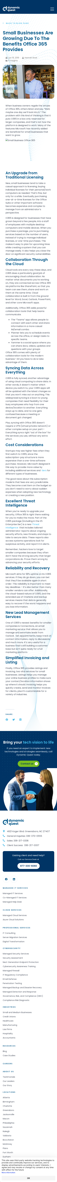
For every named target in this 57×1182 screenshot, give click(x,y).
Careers (8, 1063)
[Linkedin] (13, 879)
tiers (43, 470)
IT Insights (13, 60)
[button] (7, 720)
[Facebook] (6, 879)
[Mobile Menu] (52, 9)
